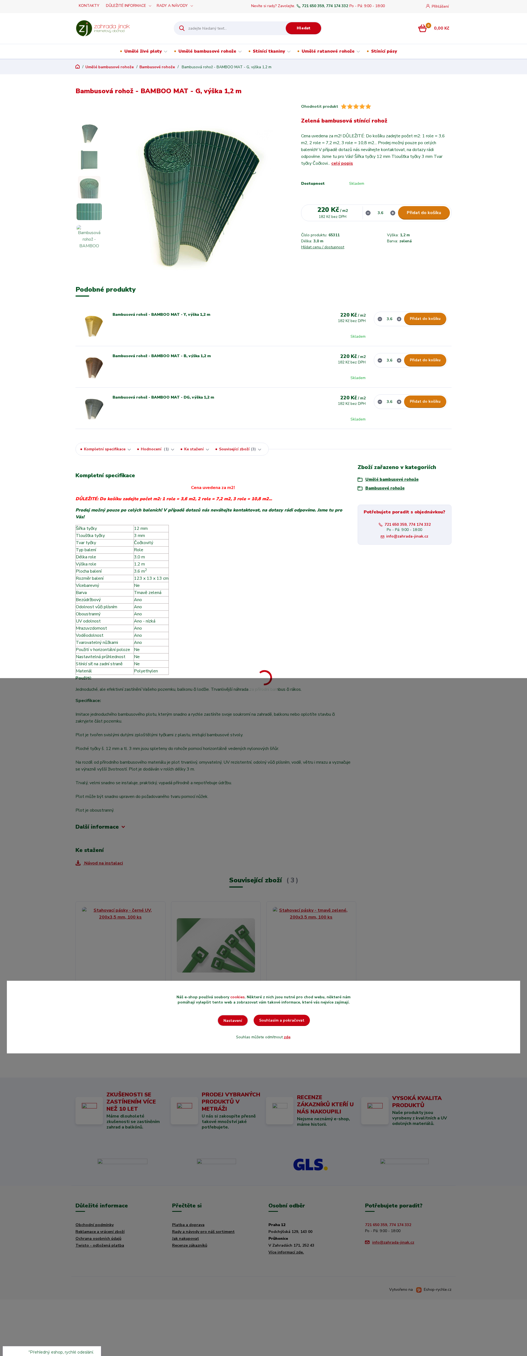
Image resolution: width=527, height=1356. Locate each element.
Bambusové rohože (157, 67)
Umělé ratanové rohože (328, 51)
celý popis (342, 163)
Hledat (303, 28)
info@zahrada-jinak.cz (407, 536)
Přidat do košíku (424, 213)
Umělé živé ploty (143, 51)
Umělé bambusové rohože (207, 51)
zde (287, 1037)
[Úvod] (119, 28)
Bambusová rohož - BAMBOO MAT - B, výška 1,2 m (162, 356)
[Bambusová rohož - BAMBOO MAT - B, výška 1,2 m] (93, 366)
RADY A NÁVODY (172, 5)
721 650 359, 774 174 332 (325, 6)
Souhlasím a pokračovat (281, 1020)
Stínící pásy (384, 51)
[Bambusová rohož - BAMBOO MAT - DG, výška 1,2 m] (93, 408)
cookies (237, 997)
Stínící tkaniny (269, 51)
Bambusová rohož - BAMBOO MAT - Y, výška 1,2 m (161, 314)
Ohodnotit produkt (319, 106)
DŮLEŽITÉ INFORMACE (126, 5)
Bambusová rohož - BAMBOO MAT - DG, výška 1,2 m (163, 397)
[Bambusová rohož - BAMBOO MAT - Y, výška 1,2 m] (93, 325)
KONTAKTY (89, 5)
